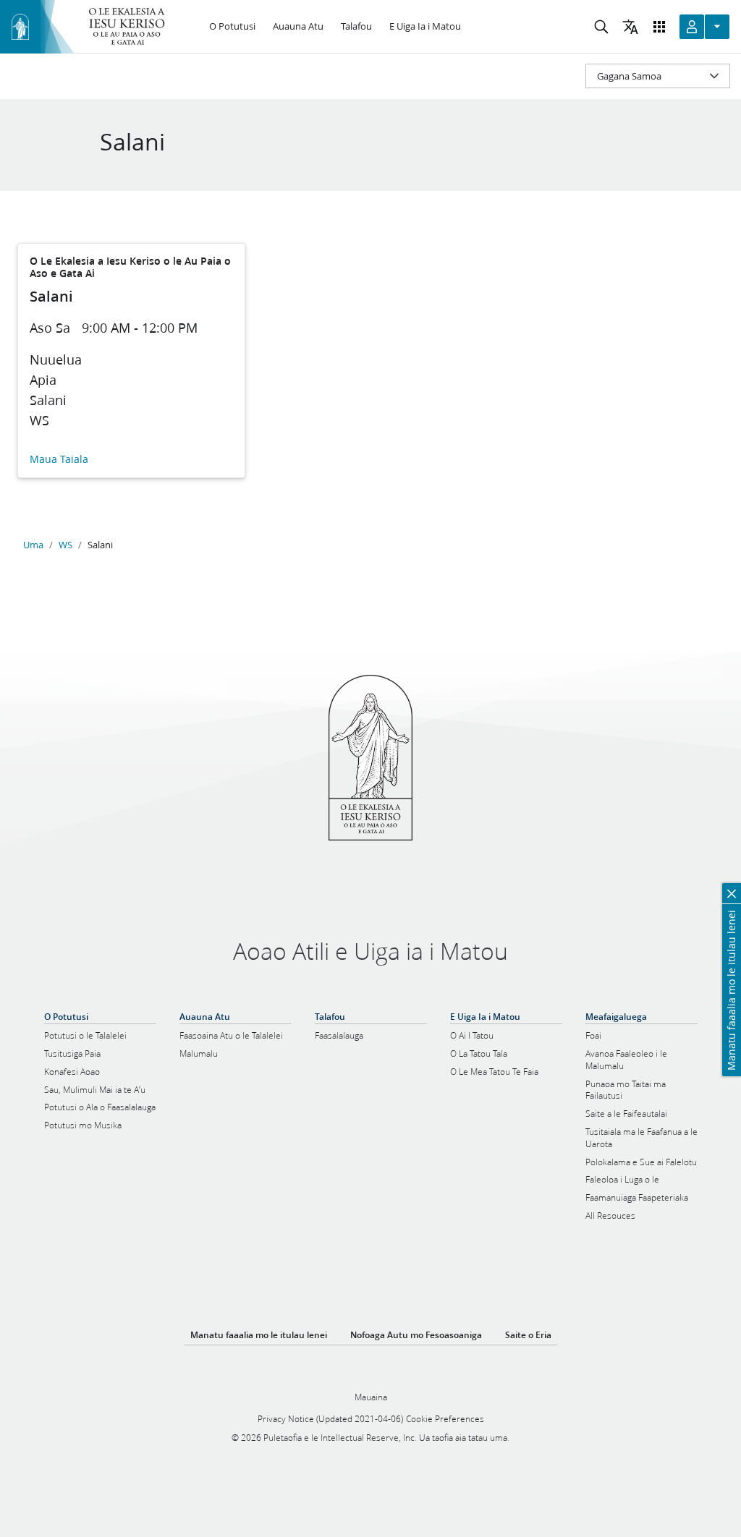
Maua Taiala (59, 460)
